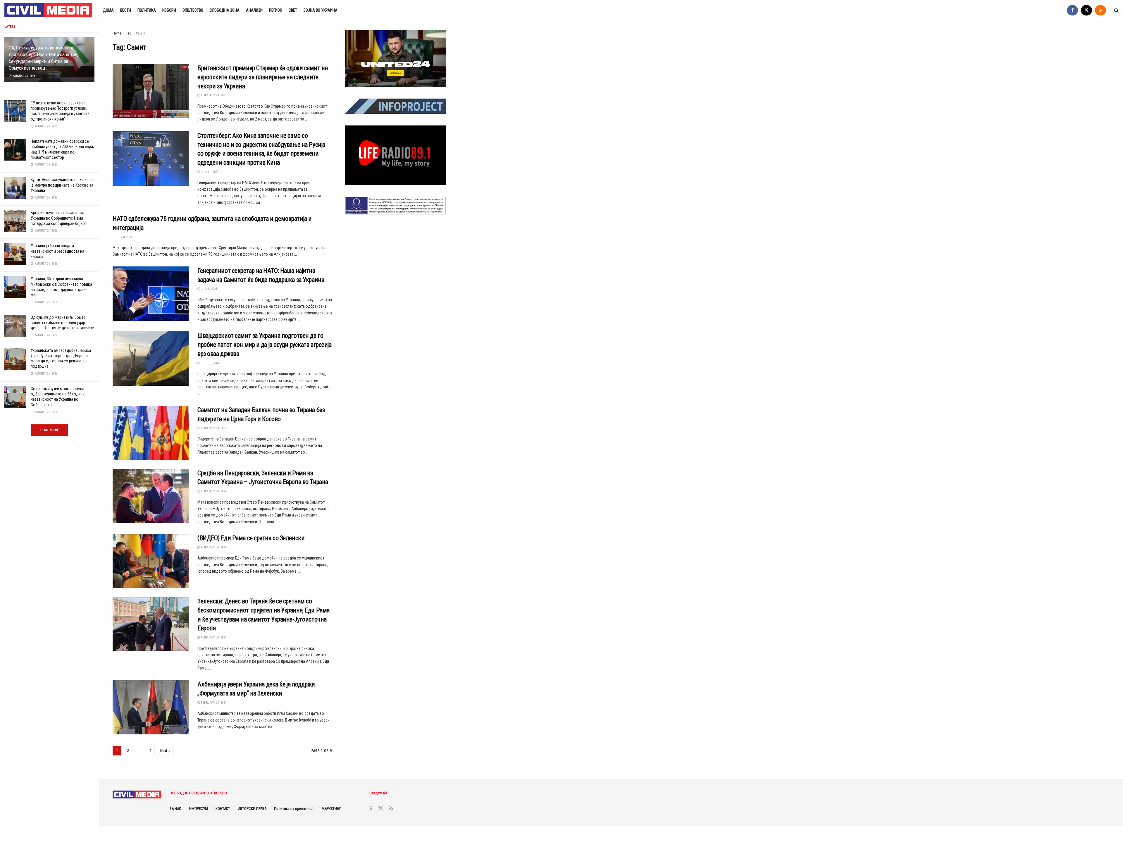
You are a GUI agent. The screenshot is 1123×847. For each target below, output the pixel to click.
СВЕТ (293, 10)
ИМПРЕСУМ (198, 808)
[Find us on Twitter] (1086, 10)
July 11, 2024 (209, 172)
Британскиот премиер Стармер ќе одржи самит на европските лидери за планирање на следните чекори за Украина (262, 77)
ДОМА (108, 10)
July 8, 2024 (123, 237)
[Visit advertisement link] (395, 58)
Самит (140, 33)
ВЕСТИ (125, 10)
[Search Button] (1116, 10)
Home (117, 33)
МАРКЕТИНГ (331, 808)
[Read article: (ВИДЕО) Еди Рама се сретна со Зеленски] (151, 561)
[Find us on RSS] (1100, 10)
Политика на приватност (294, 808)
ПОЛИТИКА (146, 10)
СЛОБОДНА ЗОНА (225, 10)
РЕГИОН (275, 10)
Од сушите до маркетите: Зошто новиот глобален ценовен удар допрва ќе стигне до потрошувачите (62, 322)
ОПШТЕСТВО (192, 10)
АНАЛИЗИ (254, 10)
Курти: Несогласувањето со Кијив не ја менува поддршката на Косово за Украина (62, 184)
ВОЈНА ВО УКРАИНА (320, 10)
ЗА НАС (175, 808)
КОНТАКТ (223, 808)
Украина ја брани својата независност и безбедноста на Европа (57, 251)
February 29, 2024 (213, 428)
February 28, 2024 (213, 491)
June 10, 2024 (210, 363)
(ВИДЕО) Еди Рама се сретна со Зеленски (250, 538)
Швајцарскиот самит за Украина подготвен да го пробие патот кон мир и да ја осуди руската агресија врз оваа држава (264, 344)
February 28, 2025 (213, 95)
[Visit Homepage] (48, 10)
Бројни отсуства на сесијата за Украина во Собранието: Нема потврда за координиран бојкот (59, 217)
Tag (128, 33)
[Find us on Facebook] (1072, 10)
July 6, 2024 (208, 289)
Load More (49, 430)
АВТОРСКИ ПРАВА (252, 808)
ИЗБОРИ (169, 10)
